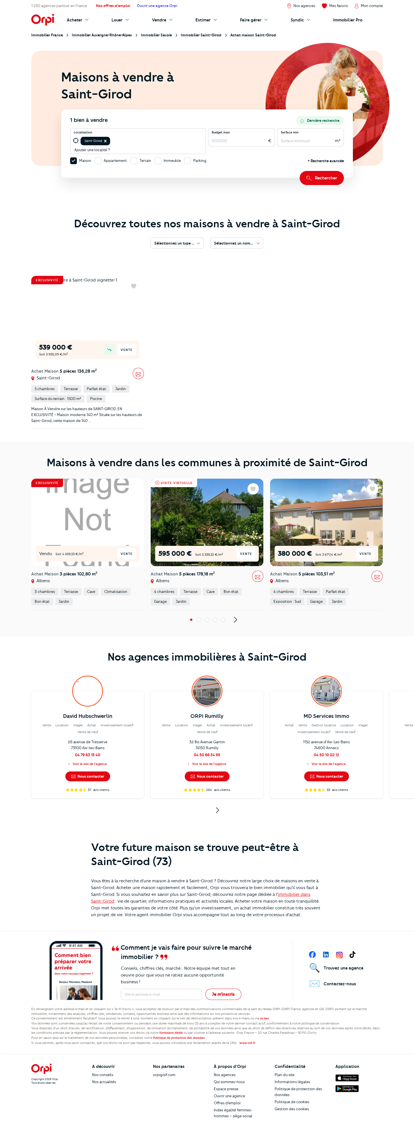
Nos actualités (104, 1081)
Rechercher (326, 178)
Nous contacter (90, 776)
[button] (105, 141)
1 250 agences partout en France (59, 5)
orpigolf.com (164, 1074)
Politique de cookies (292, 1102)
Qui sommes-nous (229, 1081)
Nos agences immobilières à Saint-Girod (207, 656)
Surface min (290, 132)
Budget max (221, 132)
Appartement (115, 160)
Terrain (145, 160)
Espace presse (226, 1089)
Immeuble (172, 160)
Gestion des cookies (292, 1109)
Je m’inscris (223, 994)
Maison (85, 160)
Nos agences (224, 1074)
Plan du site (284, 1074)
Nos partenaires (168, 1066)
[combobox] (111, 141)
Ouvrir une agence (229, 1096)
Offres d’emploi (227, 1103)
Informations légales (292, 1081)
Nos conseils (102, 1074)
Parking (199, 160)
